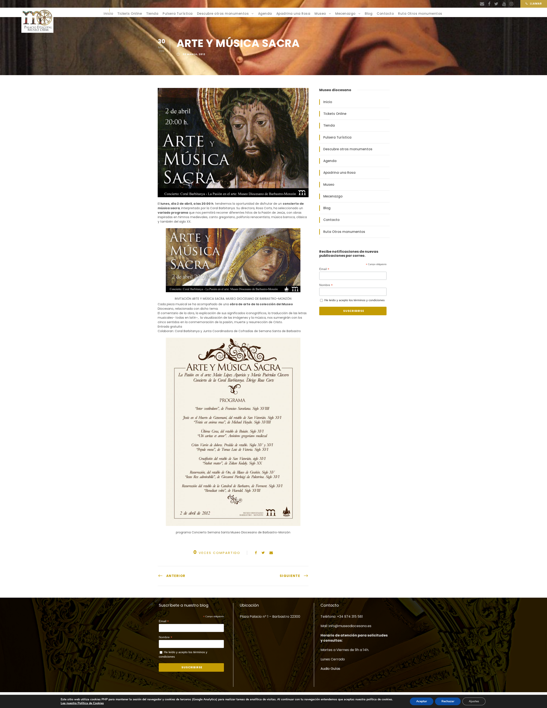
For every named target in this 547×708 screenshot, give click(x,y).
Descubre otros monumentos (223, 13)
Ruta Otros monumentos (420, 13)
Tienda (152, 13)
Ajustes (474, 701)
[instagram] (511, 4)
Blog (368, 13)
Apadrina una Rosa (293, 13)
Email (324, 269)
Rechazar (447, 701)
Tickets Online (129, 13)
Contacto (385, 13)
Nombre (326, 285)
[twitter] (496, 4)
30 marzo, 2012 (194, 54)
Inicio (108, 13)
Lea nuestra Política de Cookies (82, 703)
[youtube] (504, 4)
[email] (482, 4)
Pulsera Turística (178, 13)
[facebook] (489, 4)
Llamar (536, 3)
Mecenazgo (345, 13)
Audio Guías (330, 668)
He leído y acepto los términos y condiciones (354, 300)
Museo (320, 13)
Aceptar (421, 701)
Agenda (265, 13)
